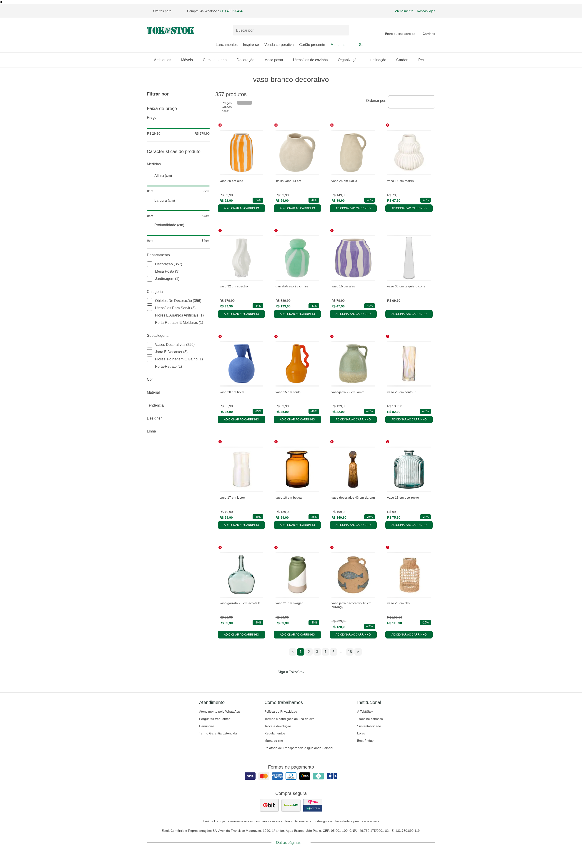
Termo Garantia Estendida (218, 733)
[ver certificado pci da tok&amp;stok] (312, 805)
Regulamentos (274, 733)
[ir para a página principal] (170, 30)
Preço (151, 117)
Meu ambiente (342, 45)
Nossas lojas (426, 11)
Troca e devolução (277, 726)
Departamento (158, 255)
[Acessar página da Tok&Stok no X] (310, 681)
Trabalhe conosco (370, 719)
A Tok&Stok (365, 711)
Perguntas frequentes (214, 719)
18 (350, 652)
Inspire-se (251, 45)
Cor (150, 379)
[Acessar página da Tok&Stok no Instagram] (284, 681)
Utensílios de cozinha (310, 60)
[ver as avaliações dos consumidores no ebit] (269, 805)
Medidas (154, 164)
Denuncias (206, 726)
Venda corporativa (279, 45)
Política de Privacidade (280, 711)
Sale (362, 45)
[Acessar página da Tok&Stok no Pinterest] (297, 681)
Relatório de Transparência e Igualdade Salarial (298, 748)
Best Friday (365, 740)
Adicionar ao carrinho (241, 208)
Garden (402, 60)
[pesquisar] (343, 30)
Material (153, 392)
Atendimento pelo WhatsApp (219, 711)
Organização (348, 60)
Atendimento (404, 11)
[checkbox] (149, 264)
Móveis (187, 60)
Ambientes (162, 60)
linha (151, 431)
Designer (154, 418)
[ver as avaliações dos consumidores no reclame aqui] (291, 805)
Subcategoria (157, 335)
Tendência (155, 405)
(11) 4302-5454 (231, 11)
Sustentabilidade (369, 726)
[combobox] (411, 101)
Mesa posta (273, 60)
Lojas (361, 733)
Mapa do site (273, 740)
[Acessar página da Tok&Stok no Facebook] (272, 681)
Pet (421, 60)
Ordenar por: (376, 101)
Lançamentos (227, 45)
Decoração (245, 60)
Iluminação (377, 60)
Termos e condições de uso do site (289, 719)
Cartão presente (312, 45)
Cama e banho (215, 60)
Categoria (155, 292)
